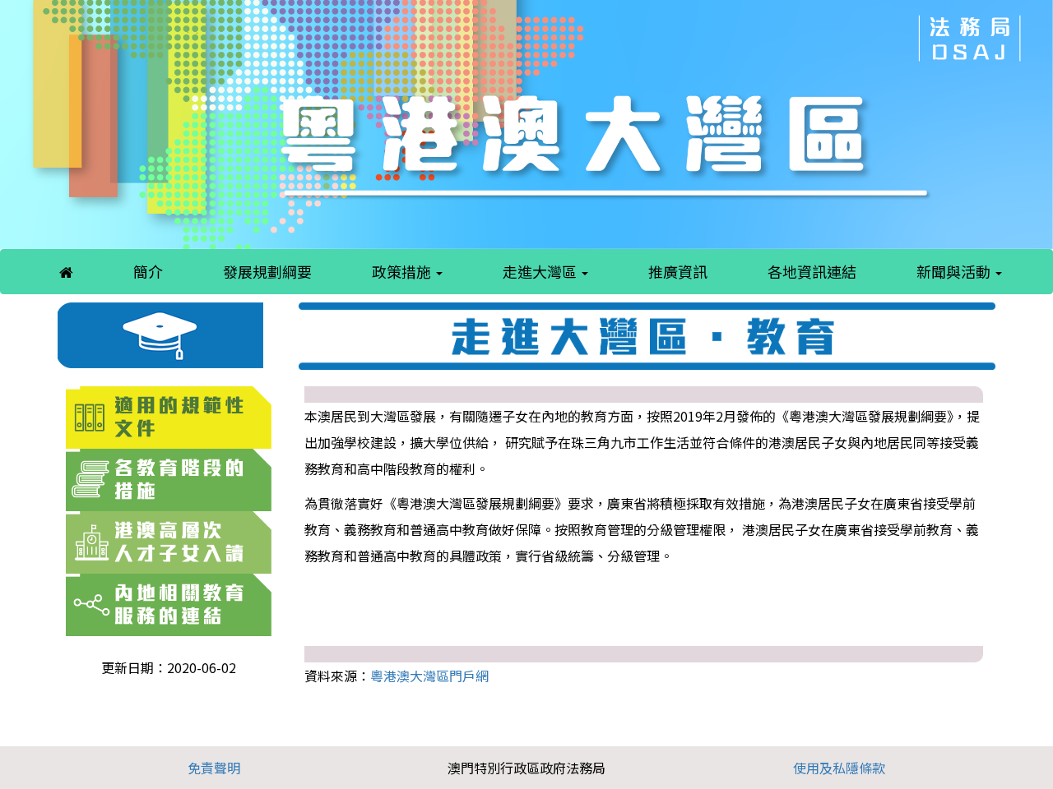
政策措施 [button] (403, 271)
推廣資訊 (677, 271)
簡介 (148, 271)
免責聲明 (214, 767)
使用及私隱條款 (839, 767)
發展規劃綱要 (267, 271)
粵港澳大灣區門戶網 (429, 675)
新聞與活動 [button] (955, 271)
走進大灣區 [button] (541, 271)
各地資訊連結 (812, 271)
